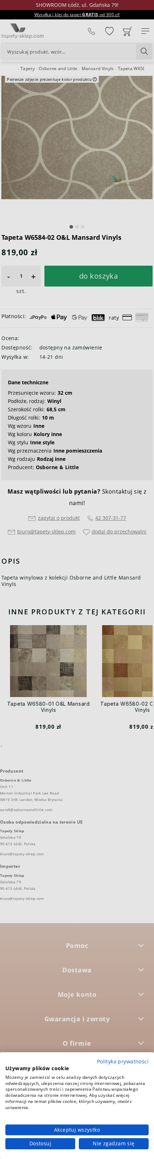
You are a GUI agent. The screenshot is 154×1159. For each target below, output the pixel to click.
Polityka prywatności (123, 1061)
